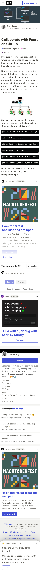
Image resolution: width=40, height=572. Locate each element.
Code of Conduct (13, 289)
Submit (10, 282)
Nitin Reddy (12, 26)
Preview (21, 282)
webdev (6, 52)
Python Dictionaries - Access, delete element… (18, 438)
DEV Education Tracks (15, 535)
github (16, 49)
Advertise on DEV (10, 538)
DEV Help (28, 535)
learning (25, 49)
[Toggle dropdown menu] (36, 181)
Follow (20, 360)
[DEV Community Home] (9, 3)
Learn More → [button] (9, 514)
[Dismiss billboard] (36, 543)
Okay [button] (6, 568)
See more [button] (20, 340)
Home (5, 532)
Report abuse (28, 289)
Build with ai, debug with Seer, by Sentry (19, 333)
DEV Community (8, 524)
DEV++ (25, 532)
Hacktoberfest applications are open (17, 228)
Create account (30, 3)
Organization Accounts (26, 538)
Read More (7, 257)
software (6, 49)
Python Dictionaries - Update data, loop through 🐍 (18, 426)
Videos (33, 532)
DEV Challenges (15, 532)
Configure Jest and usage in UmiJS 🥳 (17, 416)
